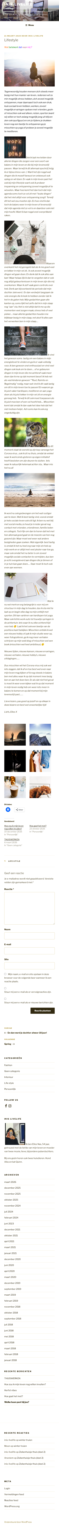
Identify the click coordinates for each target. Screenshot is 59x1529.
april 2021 (9, 1241)
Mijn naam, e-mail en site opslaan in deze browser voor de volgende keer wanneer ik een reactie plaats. (27, 978)
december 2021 (12, 1229)
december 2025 (12, 1188)
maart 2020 (10, 1277)
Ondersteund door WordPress (18, 1522)
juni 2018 (9, 1330)
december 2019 (12, 1283)
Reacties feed (11, 1500)
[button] (17, 735)
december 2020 (12, 1259)
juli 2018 (8, 1324)
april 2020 (9, 1271)
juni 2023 (9, 1223)
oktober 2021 (11, 1235)
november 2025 (12, 1194)
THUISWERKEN (11, 839)
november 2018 (12, 1306)
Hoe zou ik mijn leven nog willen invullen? (25, 1384)
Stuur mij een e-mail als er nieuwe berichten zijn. (28, 1002)
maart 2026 (10, 1182)
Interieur (8, 1077)
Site (6, 959)
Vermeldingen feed (14, 1494)
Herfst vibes (10, 1390)
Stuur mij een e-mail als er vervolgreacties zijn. (27, 992)
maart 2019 (10, 1295)
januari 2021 (10, 1253)
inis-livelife (35, 36)
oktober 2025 (11, 1199)
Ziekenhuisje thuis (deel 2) (32, 1452)
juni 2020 (9, 1265)
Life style (14, 861)
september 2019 (12, 1289)
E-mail (7, 944)
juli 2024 (8, 1211)
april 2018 (9, 1342)
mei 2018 (9, 1336)
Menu (31, 25)
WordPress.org (12, 1506)
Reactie (9, 889)
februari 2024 (11, 1217)
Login (7, 1488)
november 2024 (12, 1205)
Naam (7, 929)
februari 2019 (11, 1301)
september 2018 (12, 1318)
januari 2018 (10, 1360)
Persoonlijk (10, 1089)
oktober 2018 (11, 1312)
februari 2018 (11, 1354)
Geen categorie (12, 1071)
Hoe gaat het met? (38, 826)
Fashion (8, 1065)
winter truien (25, 1440)
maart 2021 (10, 1247)
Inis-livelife (18, 4)
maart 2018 (10, 1348)
